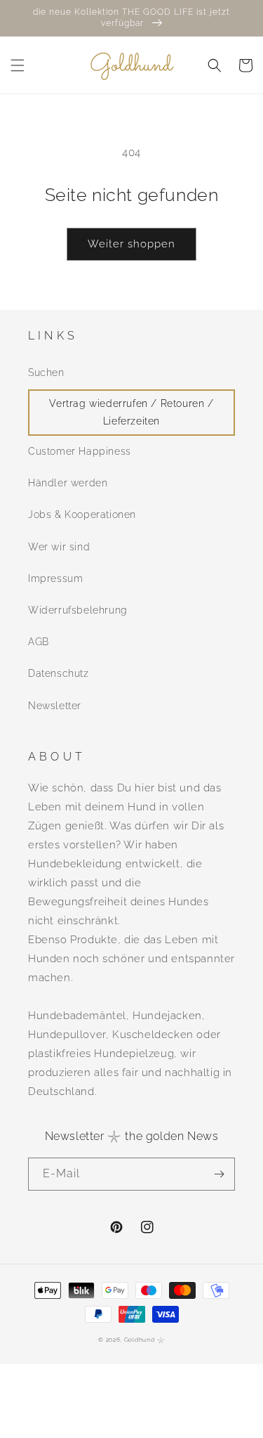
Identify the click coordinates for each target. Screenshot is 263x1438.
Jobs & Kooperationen (82, 514)
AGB (38, 641)
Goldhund (139, 1339)
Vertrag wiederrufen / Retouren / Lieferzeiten (131, 412)
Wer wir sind (59, 546)
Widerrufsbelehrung (78, 610)
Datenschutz (58, 673)
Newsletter (54, 705)
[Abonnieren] (218, 1174)
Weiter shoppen (131, 244)
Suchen (46, 372)
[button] (17, 65)
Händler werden (67, 482)
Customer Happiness (79, 451)
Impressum (55, 578)
